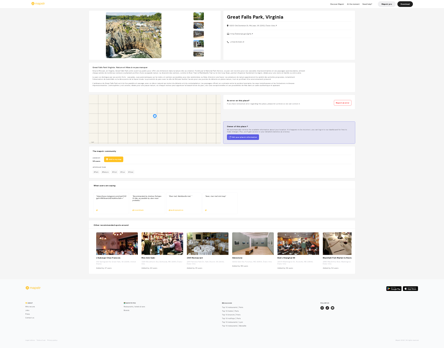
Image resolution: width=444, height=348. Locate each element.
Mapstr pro (387, 4)
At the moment (353, 4)
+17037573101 (236, 42)
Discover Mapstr (337, 4)
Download (405, 4)
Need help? (367, 4)
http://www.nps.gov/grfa (241, 34)
